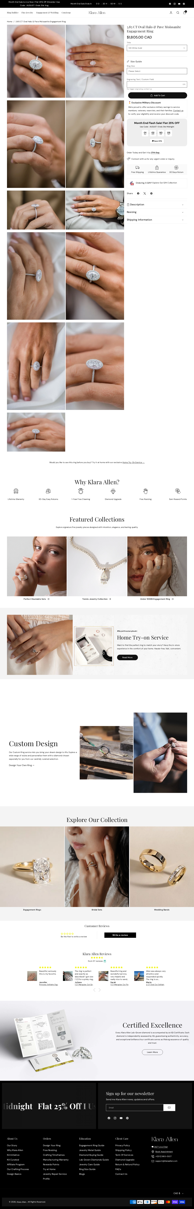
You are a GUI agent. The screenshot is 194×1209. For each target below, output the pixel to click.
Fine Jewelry (27, 12)
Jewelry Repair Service (55, 1174)
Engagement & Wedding (47, 12)
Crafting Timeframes (54, 1154)
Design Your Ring (51, 1145)
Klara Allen (21, 1202)
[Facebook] (138, 193)
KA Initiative (13, 1154)
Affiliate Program (16, 1164)
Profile (46, 1178)
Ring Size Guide (87, 1169)
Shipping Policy (123, 1150)
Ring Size (131, 66)
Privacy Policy (122, 1145)
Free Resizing (50, 1150)
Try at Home (49, 1169)
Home (9, 21)
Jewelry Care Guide (89, 1164)
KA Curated (13, 1159)
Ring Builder (12, 12)
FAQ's (118, 1169)
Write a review (120, 935)
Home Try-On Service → (133, 462)
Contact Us (121, 1174)
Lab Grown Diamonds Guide (94, 1159)
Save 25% (158, 141)
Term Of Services (124, 1154)
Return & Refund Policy (127, 1164)
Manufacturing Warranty (55, 1159)
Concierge (66, 12)
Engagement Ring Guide (91, 1145)
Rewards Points (51, 1164)
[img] (97, 957)
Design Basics (14, 1174)
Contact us (178, 110)
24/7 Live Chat (161, 1147)
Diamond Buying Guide (91, 1154)
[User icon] (170, 12)
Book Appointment (164, 1151)
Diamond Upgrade (124, 1159)
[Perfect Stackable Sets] (37, 566)
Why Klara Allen (15, 1150)
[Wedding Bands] (162, 866)
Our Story (12, 1145)
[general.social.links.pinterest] (151, 193)
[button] (12, 13)
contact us (147, 89)
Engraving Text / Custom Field (140, 79)
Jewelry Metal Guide (90, 1150)
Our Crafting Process (18, 1169)
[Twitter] (144, 193)
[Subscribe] (169, 1107)
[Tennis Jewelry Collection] (97, 566)
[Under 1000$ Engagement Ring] (157, 566)
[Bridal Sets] (97, 866)
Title (129, 42)
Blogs (82, 1174)
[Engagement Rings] (32, 866)
